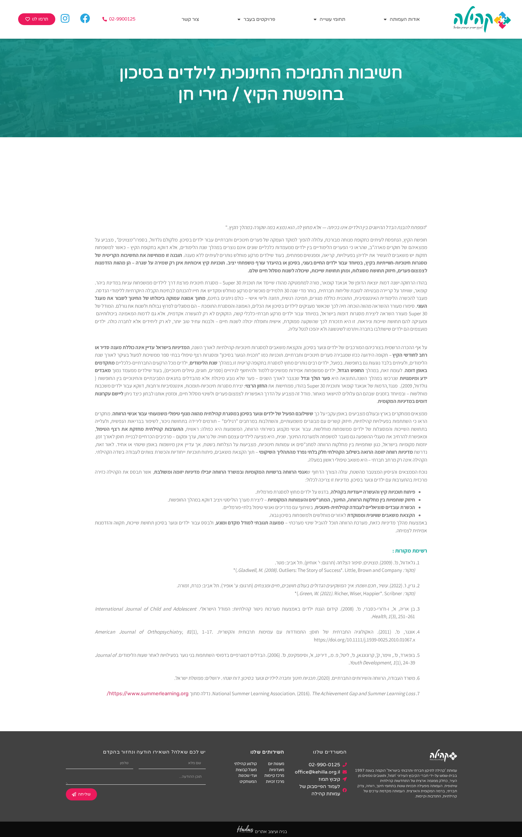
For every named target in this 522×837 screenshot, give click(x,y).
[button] (119, 19)
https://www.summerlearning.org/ (148, 693)
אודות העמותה (405, 19)
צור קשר (190, 19)
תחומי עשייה (332, 19)
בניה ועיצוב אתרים (271, 831)
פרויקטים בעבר (259, 19)
